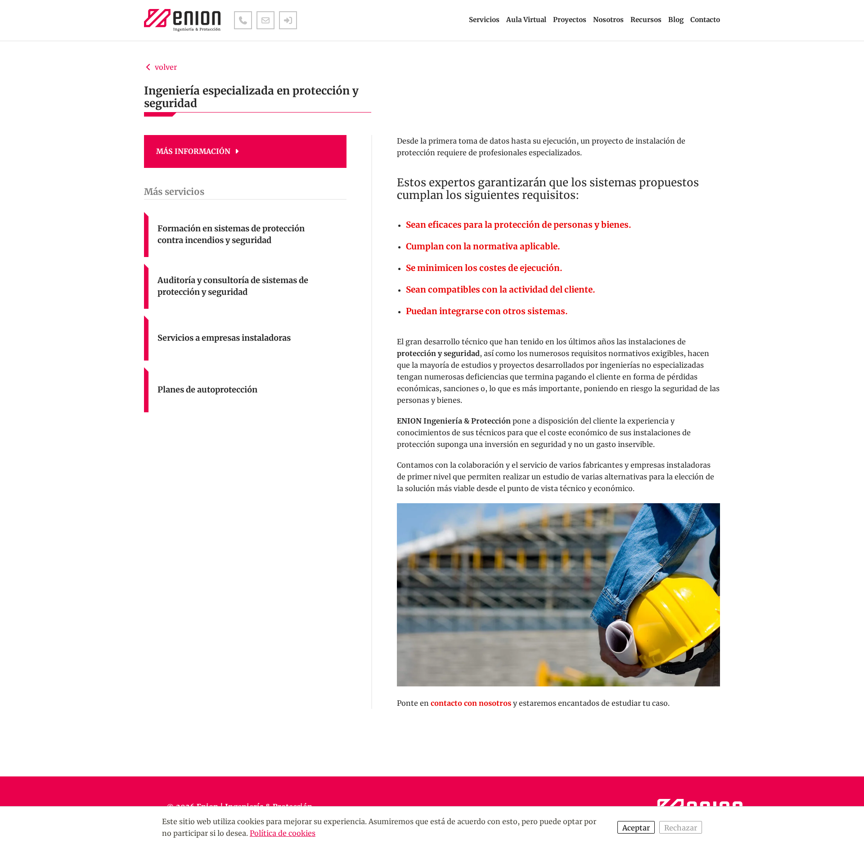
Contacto (705, 19)
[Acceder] (288, 20)
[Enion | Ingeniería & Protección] (182, 20)
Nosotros (608, 19)
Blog (676, 19)
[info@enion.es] (265, 20)
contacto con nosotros (471, 703)
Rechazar (680, 827)
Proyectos (569, 19)
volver (165, 67)
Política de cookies (282, 833)
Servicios (484, 19)
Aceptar (636, 827)
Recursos (646, 19)
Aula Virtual (526, 19)
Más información (194, 151)
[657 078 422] (243, 20)
